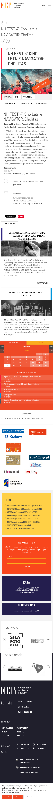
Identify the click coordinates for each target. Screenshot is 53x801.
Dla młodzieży (26, 103)
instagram (41, 744)
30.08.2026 (7, 397)
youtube (40, 748)
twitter (25, 748)
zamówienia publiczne (30, 767)
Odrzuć (18, 797)
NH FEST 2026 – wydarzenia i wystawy (20, 528)
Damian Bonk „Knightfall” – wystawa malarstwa (21, 400)
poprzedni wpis (10, 223)
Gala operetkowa (10, 394)
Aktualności (7, 728)
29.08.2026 (7, 392)
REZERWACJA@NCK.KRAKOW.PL (31, 204)
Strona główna (4, 22)
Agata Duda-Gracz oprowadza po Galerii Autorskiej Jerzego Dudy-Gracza (22, 377)
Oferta (20, 732)
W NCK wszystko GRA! (12, 389)
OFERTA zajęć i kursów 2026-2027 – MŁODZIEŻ (23, 515)
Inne (17, 97)
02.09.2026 (7, 402)
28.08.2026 (7, 381)
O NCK (4, 732)
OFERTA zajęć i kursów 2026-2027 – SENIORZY (23, 522)
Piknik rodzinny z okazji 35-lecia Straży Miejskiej (21, 384)
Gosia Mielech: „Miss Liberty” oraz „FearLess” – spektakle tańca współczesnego (27, 234)
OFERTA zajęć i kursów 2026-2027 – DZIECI (22, 512)
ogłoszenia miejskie (29, 772)
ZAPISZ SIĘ (26, 566)
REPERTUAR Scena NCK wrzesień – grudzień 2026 (24, 509)
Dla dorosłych (10, 103)
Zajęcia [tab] (40, 343)
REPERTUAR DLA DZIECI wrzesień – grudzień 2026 (24, 506)
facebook (25, 744)
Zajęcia (5, 736)
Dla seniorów (41, 103)
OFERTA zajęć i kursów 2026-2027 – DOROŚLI (23, 519)
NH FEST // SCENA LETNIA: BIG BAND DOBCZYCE (26, 294)
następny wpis (43, 283)
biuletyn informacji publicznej (29, 760)
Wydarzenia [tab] (13, 343)
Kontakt (21, 736)
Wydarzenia (28, 97)
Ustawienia (29, 797)
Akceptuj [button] (7, 797)
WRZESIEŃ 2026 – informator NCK (19, 525)
